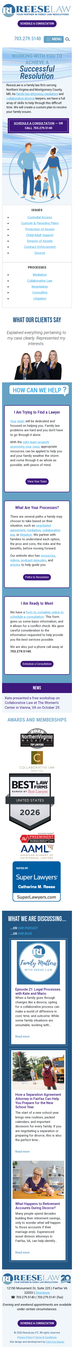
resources (48, 556)
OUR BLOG (25, 933)
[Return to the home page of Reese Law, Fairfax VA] (37, 1279)
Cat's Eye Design (55, 1341)
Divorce (39, 253)
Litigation (39, 298)
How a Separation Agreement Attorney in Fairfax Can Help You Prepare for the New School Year (38, 1100)
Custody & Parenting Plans (40, 223)
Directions (42, 1293)
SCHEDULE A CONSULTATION (37, 23)
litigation (26, 535)
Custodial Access (40, 217)
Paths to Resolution (37, 577)
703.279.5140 (42, 128)
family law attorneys (29, 94)
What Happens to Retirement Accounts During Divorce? (37, 1206)
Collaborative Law (39, 281)
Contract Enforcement (40, 247)
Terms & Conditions (46, 1337)
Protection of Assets (40, 229)
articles (15, 565)
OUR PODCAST (28, 928)
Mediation (40, 275)
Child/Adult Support (39, 235)
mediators (51, 94)
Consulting (39, 292)
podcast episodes (33, 560)
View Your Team (37, 481)
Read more (22, 1036)
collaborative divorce (20, 98)
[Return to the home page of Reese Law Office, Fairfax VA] (37, 12)
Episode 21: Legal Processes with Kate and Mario (37, 991)
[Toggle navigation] (54, 39)
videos (14, 560)
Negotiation (39, 287)
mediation (34, 530)
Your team (17, 421)
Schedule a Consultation (37, 664)
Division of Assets (40, 241)
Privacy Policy (25, 1337)
